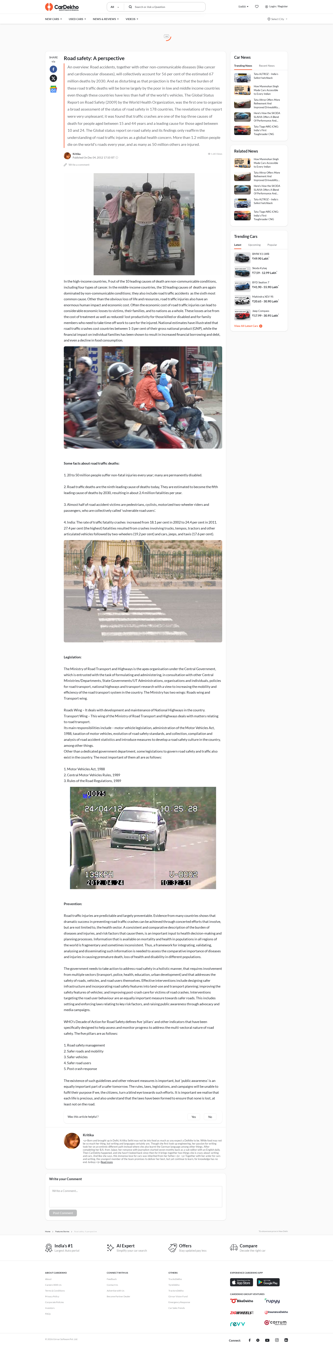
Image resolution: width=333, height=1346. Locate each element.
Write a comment (79, 164)
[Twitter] (257, 1340)
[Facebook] (250, 1340)
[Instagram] (277, 1340)
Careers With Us (53, 1284)
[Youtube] (267, 1340)
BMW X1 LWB (260, 253)
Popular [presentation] (272, 244)
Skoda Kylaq (259, 268)
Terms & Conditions (55, 1290)
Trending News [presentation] (243, 65)
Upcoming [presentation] (254, 244)
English (242, 6)
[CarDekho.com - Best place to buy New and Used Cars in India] (62, 7)
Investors (50, 1308)
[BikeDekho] (241, 1301)
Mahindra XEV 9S (262, 296)
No (210, 1117)
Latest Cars (251, 325)
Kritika (77, 153)
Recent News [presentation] (267, 65)
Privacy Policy (52, 1296)
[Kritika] (67, 155)
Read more (107, 1162)
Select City (277, 19)
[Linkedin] (286, 1340)
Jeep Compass (260, 310)
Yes (194, 1117)
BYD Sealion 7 (260, 282)
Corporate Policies (54, 1302)
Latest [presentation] (237, 244)
